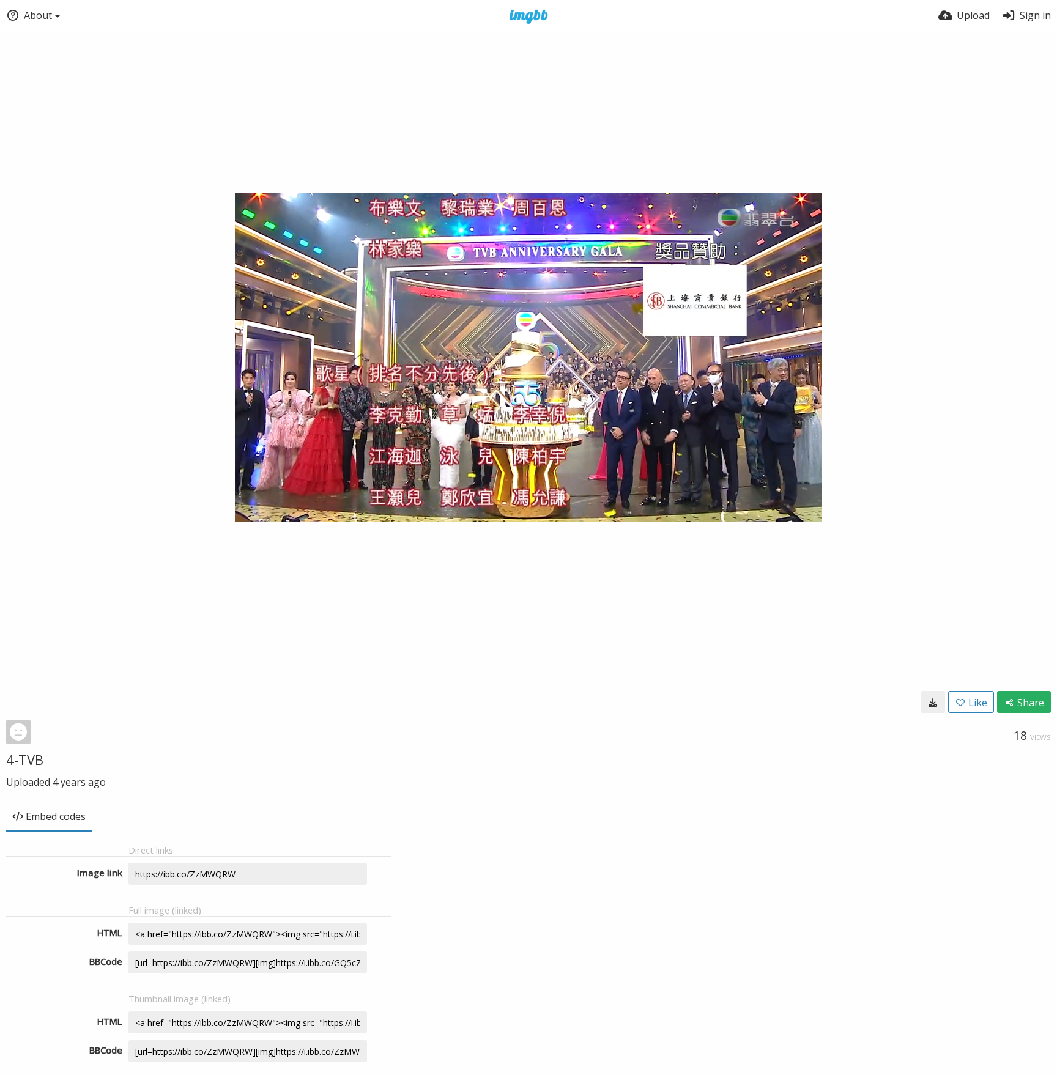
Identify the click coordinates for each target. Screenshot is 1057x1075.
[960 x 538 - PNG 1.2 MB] (933, 702)
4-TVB (24, 759)
